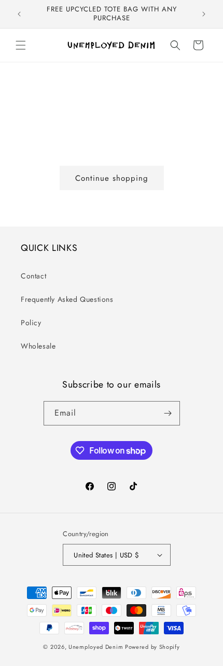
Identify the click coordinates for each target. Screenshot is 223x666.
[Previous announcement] (19, 14)
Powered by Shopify (152, 647)
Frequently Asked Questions (67, 299)
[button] (20, 45)
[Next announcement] (203, 14)
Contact (33, 276)
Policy (31, 322)
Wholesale (38, 346)
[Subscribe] (168, 413)
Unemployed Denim (95, 647)
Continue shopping (111, 178)
